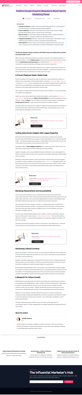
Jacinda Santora (28, 18)
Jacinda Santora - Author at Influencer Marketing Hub (41, 351)
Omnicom (25, 83)
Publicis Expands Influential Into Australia (14, 351)
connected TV (48, 161)
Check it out (36, 126)
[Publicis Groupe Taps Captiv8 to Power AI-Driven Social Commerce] (65, 344)
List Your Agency (62, 5)
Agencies (32, 5)
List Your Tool (54, 5)
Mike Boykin (53, 81)
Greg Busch (62, 81)
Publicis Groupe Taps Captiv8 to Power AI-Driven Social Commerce (47, 121)
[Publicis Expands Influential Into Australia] (11, 344)
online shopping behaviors (44, 216)
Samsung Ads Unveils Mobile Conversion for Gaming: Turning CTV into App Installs (44, 179)
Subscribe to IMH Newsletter (73, 1)
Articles (25, 5)
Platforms (39, 5)
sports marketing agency (56, 62)
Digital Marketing (57, 18)
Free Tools (46, 5)
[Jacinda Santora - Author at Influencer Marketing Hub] (38, 344)
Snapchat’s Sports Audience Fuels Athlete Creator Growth (46, 237)
